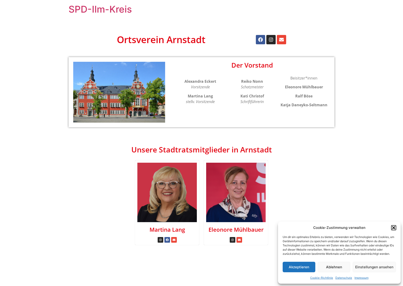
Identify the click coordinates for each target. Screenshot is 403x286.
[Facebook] (260, 39)
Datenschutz (343, 277)
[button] (393, 227)
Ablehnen (334, 267)
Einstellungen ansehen (374, 267)
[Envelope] (281, 39)
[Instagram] (271, 39)
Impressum (361, 277)
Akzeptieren (299, 267)
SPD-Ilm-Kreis (100, 9)
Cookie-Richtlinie (321, 277)
